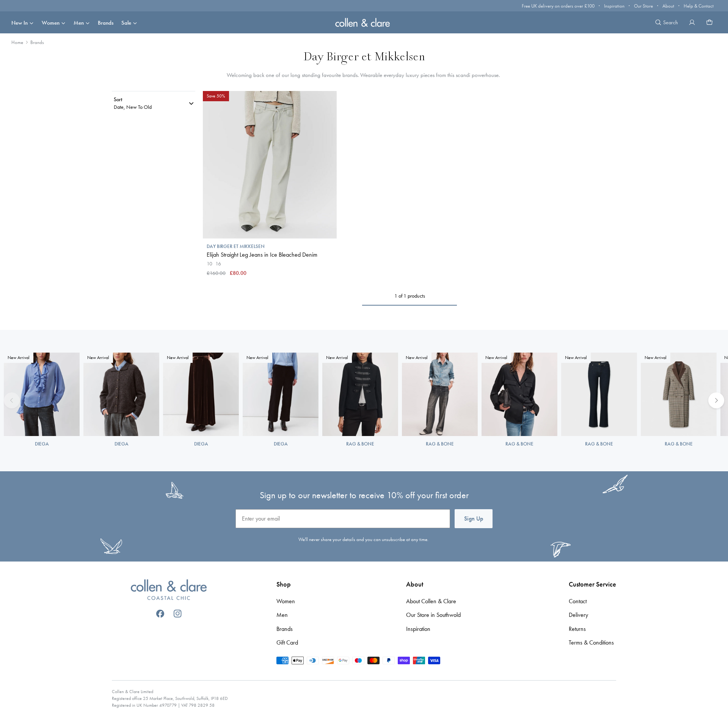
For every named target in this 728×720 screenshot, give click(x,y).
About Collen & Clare (431, 601)
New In (19, 23)
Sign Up (473, 518)
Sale (126, 23)
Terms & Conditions (591, 642)
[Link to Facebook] (160, 614)
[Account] (692, 22)
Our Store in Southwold (433, 615)
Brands (105, 23)
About (668, 6)
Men (79, 23)
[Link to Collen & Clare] (169, 590)
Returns (577, 629)
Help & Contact (699, 6)
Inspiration (614, 6)
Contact (578, 601)
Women (51, 23)
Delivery (578, 615)
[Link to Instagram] (178, 614)
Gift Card (287, 642)
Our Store (643, 6)
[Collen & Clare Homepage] (364, 22)
